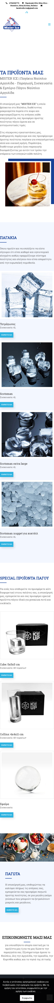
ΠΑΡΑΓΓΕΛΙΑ (6, 335)
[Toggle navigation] (39, 24)
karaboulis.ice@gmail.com (27, 8)
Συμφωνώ (27, 998)
